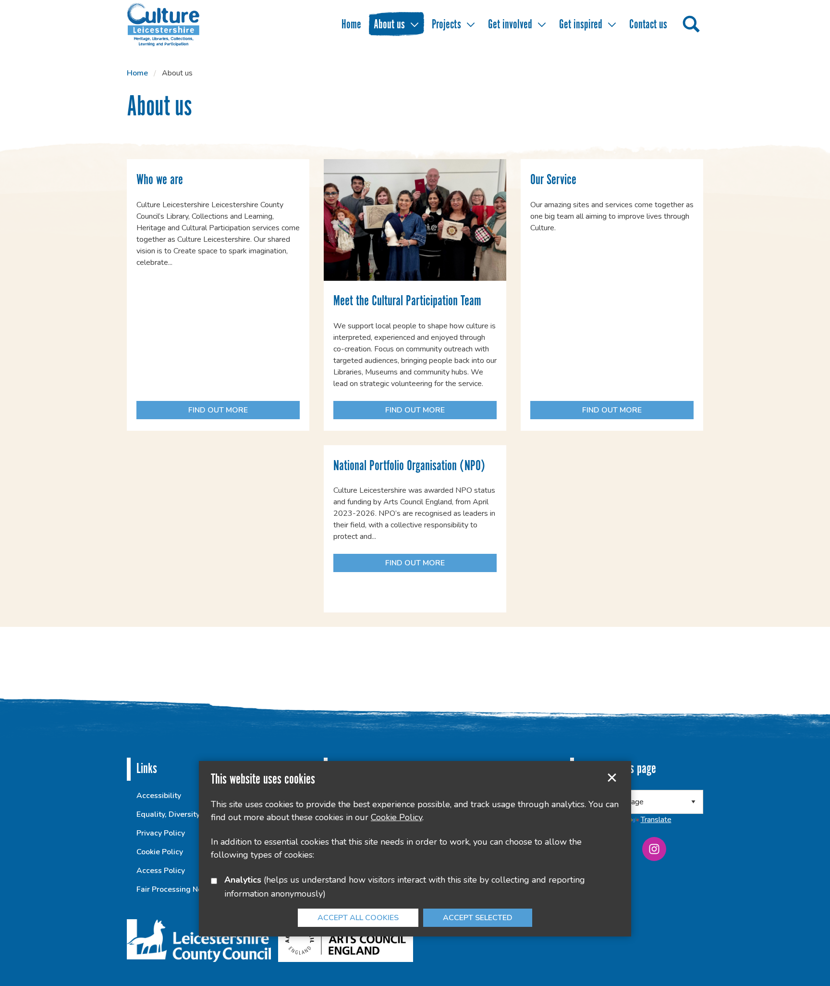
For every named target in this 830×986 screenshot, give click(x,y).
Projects (446, 25)
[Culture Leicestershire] (177, 24)
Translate (656, 819)
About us (389, 25)
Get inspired (580, 25)
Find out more (192, 412)
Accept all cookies (358, 917)
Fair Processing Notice (175, 889)
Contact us (648, 25)
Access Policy (160, 870)
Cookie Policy (159, 852)
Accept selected (612, 778)
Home (351, 25)
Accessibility (158, 795)
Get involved (510, 25)
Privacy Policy (160, 833)
